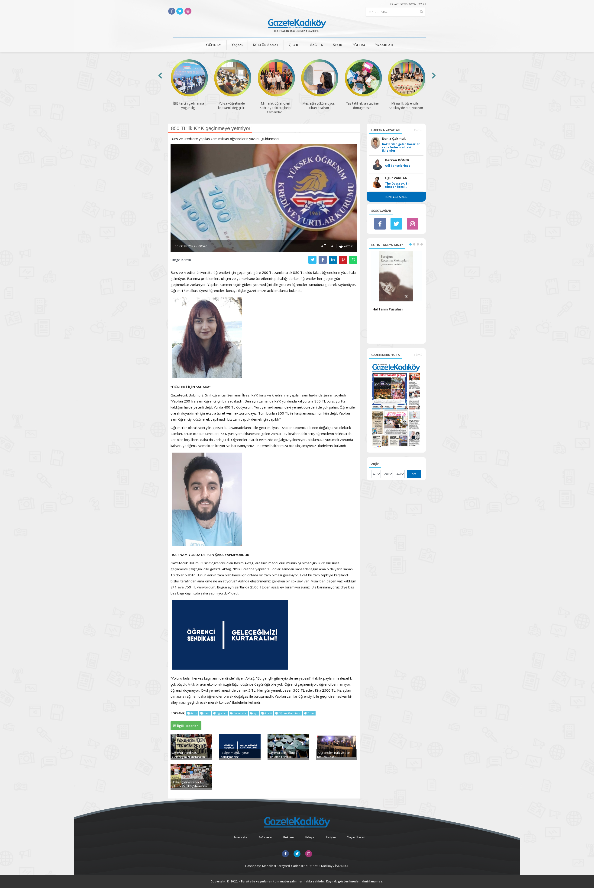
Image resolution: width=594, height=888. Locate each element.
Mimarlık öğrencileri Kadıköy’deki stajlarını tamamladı (232, 107)
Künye (309, 837)
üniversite (240, 713)
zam (206, 713)
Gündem (214, 44)
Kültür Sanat (266, 44)
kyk (255, 713)
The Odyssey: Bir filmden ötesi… (397, 185)
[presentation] (160, 75)
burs (193, 713)
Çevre (294, 44)
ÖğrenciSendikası (289, 713)
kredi (268, 713)
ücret (311, 713)
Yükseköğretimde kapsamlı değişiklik (188, 105)
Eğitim (358, 44)
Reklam (288, 837)
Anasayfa (240, 837)
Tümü (418, 130)
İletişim (331, 837)
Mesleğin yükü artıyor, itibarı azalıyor (275, 105)
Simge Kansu (181, 259)
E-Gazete (265, 837)
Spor (337, 44)
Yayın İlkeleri (356, 837)
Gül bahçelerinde (397, 165)
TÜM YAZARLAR (396, 197)
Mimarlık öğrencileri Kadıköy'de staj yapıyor (362, 105)
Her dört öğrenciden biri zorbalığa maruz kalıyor (406, 107)
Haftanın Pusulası (387, 309)
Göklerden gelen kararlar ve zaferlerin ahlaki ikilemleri (401, 147)
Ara (414, 474)
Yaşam (237, 44)
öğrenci (221, 713)
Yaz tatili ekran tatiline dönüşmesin (318, 105)
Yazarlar (384, 44)
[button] (410, 244)
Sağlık (316, 44)
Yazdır (347, 246)
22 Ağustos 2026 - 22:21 (408, 4)
